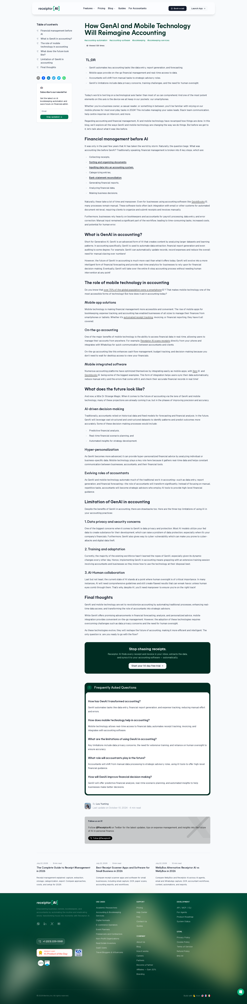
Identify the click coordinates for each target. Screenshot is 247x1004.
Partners (140, 960)
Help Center (142, 912)
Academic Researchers (106, 907)
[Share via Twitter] (59, 78)
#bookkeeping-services (158, 40)
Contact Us (142, 921)
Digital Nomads (103, 920)
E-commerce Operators (106, 925)
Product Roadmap (185, 917)
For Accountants (138, 8)
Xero (195, 371)
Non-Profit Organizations (107, 938)
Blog (110, 8)
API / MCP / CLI (184, 907)
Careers (140, 955)
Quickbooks (91, 375)
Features (88, 8)
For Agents (182, 912)
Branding (141, 974)
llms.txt (180, 955)
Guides (122, 8)
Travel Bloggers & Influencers (109, 952)
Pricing (101, 8)
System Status (183, 921)
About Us (141, 942)
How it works (143, 951)
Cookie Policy (183, 942)
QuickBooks (198, 201)
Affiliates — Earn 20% (146, 969)
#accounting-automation (96, 40)
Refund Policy (183, 951)
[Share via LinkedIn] (48, 78)
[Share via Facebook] (43, 78)
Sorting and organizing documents (107, 162)
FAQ (138, 917)
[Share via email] (38, 78)
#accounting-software (120, 40)
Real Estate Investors (106, 943)
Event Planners (103, 929)
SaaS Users (101, 947)
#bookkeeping (138, 40)
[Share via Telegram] (53, 78)
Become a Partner (145, 965)
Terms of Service (185, 946)
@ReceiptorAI (103, 827)
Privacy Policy (183, 937)
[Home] (49, 8)
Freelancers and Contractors (109, 934)
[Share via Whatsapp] (64, 78)
